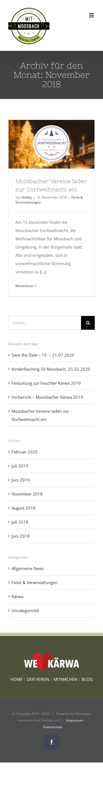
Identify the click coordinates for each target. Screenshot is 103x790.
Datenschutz (52, 727)
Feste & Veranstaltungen (34, 582)
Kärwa (17, 596)
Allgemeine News (28, 568)
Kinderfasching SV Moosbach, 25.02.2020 (51, 369)
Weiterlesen (24, 285)
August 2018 (23, 508)
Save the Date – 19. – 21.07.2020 (43, 355)
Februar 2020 (24, 452)
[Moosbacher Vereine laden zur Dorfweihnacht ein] (51, 144)
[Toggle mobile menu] (92, 15)
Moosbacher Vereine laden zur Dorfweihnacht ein (41, 144)
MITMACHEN (65, 679)
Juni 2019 (21, 480)
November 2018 (27, 494)
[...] (43, 271)
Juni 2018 (21, 536)
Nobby (27, 197)
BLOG (87, 679)
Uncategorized (25, 610)
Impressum (74, 720)
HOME (16, 679)
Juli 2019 (20, 466)
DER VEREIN (38, 679)
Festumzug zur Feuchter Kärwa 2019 (46, 383)
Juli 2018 (20, 522)
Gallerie (61, 144)
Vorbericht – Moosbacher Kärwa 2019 (47, 397)
